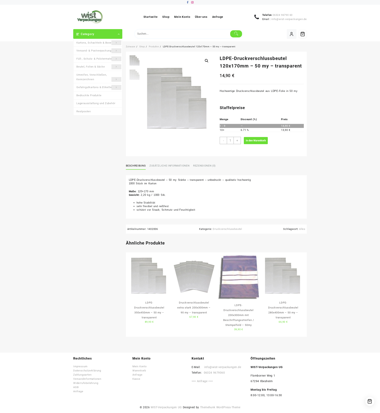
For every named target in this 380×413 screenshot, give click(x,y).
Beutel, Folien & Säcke (90, 66)
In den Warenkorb (256, 140)
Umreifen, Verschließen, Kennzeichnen (91, 77)
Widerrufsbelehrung (85, 383)
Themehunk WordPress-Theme (220, 407)
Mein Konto (139, 366)
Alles (302, 228)
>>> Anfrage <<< (202, 381)
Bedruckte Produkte (88, 95)
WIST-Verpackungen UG (166, 407)
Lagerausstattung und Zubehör (95, 103)
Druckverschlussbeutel (227, 228)
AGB (76, 387)
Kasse (136, 378)
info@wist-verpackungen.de (289, 19)
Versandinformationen (87, 378)
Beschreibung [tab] (136, 165)
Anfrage (78, 391)
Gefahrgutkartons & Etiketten (94, 87)
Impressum (80, 366)
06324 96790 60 (283, 14)
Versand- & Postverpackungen (95, 50)
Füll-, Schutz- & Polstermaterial (96, 58)
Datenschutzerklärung (87, 370)
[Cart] (302, 34)
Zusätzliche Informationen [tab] (169, 165)
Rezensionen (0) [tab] (204, 165)
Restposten (83, 111)
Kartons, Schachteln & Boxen (94, 42)
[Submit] (236, 33)
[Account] (291, 34)
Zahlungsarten (82, 374)
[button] (206, 60)
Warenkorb (139, 370)
